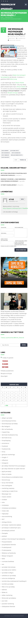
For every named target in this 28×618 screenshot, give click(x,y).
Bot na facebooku (7, 429)
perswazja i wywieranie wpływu (11, 525)
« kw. (6, 405)
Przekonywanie (6, 550)
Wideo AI (4, 592)
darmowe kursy (9, 17)
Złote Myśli (4, 376)
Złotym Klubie (19, 82)
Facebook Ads (6, 449)
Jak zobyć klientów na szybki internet (13, 468)
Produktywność (6, 547)
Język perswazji (6, 471)
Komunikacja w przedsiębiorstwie (12, 477)
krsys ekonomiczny (6, 152)
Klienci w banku (6, 474)
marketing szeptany (8, 488)
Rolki (3, 558)
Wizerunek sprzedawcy (9, 598)
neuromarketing (7, 516)
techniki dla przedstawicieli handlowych (14, 581)
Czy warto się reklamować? (9, 185)
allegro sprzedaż (7, 418)
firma (3, 452)
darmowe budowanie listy (10, 435)
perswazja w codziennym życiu (11, 528)
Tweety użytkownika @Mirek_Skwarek (12, 337)
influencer (5, 460)
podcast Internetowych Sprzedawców (13, 539)
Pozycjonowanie (7, 542)
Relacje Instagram (7, 556)
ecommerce (5, 443)
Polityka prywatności (7, 371)
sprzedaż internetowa (8, 567)
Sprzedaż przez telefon (9, 570)
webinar (4, 589)
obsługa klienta (6, 522)
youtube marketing (8, 604)
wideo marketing (7, 595)
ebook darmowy (5, 150)
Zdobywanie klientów (8, 606)
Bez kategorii (6, 426)
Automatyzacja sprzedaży (10, 423)
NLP (3, 519)
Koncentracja (6, 480)
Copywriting (5, 432)
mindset (4, 499)
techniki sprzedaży (7, 584)
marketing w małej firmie (9, 491)
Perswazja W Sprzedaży (8, 5)
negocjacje (5, 513)
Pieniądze (5, 533)
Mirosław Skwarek (15, 40)
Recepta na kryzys (13, 93)
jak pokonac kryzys (14, 150)
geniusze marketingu (8, 454)
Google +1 (5, 457)
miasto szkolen (6, 497)
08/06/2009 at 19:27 (13, 201)
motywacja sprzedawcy (9, 508)
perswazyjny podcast (8, 530)
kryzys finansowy (5, 155)
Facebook (5, 446)
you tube (4, 601)
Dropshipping (6, 440)
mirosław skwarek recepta (16, 155)
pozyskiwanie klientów (9, 544)
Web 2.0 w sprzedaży (8, 587)
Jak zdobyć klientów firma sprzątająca (13, 466)
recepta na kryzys (5, 157)
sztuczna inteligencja (8, 578)
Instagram (5, 463)
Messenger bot (6, 494)
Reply (22, 199)
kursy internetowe (7, 483)
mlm (3, 502)
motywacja (5, 505)
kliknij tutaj (13, 79)
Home (2, 17)
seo (3, 564)
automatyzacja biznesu (9, 421)
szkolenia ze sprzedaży (9, 575)
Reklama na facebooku (9, 553)
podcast (4, 536)
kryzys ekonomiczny (16, 152)
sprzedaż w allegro (7, 573)
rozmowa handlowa (8, 561)
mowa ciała (5, 511)
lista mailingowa (7, 485)
